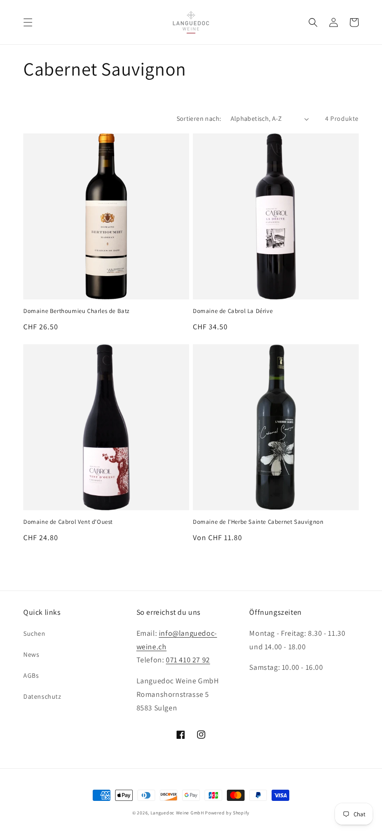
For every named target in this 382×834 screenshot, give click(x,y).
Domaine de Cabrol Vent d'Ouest (68, 522)
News (31, 654)
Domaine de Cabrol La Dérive (233, 311)
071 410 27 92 (188, 660)
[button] (28, 22)
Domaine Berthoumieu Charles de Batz (76, 311)
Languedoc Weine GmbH (177, 813)
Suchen (34, 633)
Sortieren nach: (199, 118)
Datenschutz (42, 696)
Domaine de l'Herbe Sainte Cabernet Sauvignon (258, 522)
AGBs (31, 675)
